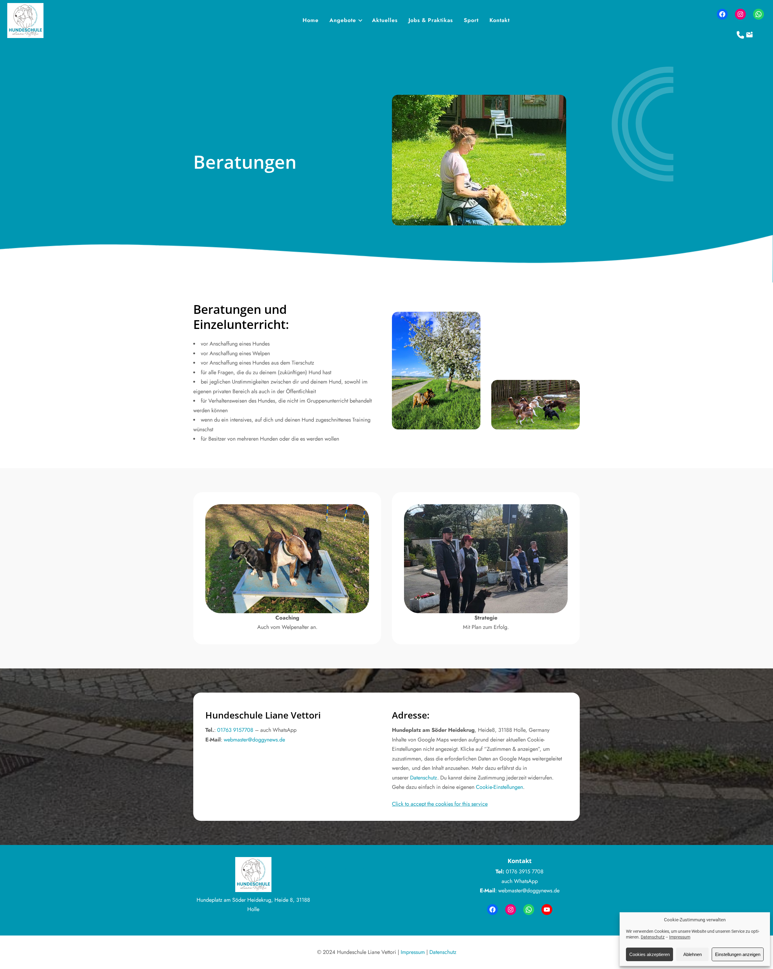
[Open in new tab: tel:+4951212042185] (740, 35)
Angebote (342, 20)
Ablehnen (692, 954)
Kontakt (499, 20)
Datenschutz (653, 937)
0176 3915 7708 (525, 871)
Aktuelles (385, 20)
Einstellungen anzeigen (737, 954)
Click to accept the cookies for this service (440, 804)
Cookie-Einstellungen (499, 787)
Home (311, 20)
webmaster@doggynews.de (254, 740)
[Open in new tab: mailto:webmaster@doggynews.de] (749, 35)
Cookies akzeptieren (649, 954)
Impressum (679, 937)
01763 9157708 (235, 730)
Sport (471, 20)
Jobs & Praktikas (431, 20)
